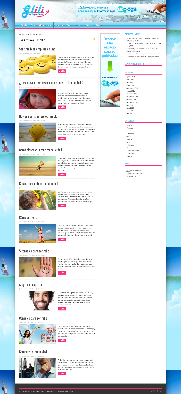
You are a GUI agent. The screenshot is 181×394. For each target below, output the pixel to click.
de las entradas (133, 171)
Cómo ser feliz (28, 217)
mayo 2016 (130, 80)
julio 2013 (129, 105)
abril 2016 (129, 82)
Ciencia (69, 25)
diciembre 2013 (131, 94)
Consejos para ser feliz (33, 318)
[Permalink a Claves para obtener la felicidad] (37, 209)
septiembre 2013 (132, 102)
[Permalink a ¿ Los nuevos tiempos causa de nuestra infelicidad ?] (37, 108)
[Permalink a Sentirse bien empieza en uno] (37, 74)
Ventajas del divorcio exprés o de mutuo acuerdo (143, 54)
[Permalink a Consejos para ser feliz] (37, 344)
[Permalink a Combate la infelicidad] (37, 377)
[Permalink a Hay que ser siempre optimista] (37, 142)
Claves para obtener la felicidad (38, 183)
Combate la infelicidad (33, 351)
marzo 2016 (130, 85)
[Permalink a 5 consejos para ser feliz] (37, 276)
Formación (59, 25)
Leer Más (62, 71)
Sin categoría (131, 153)
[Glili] (42, 16)
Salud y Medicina (37, 25)
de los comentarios (135, 173)
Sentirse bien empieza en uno (37, 48)
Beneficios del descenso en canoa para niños (142, 57)
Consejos (24, 25)
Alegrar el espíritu (30, 284)
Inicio (24, 34)
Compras (89, 25)
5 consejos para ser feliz (34, 250)
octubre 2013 (131, 99)
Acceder (129, 168)
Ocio (128, 142)
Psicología (130, 145)
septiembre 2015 (132, 88)
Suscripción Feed (94, 39)
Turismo (129, 156)
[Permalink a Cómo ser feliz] (37, 243)
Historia (79, 25)
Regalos (99, 25)
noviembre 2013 (132, 97)
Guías (50, 25)
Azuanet (70, 391)
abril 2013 (129, 114)
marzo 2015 (130, 91)
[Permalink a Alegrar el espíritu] (37, 310)
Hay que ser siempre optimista (38, 116)
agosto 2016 (130, 77)
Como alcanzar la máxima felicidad (40, 149)
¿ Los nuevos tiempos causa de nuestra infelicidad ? (51, 82)
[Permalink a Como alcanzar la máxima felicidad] (37, 175)
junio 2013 (130, 108)
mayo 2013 (130, 111)
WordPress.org (131, 176)
